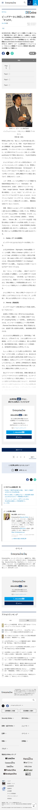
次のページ (19, 450)
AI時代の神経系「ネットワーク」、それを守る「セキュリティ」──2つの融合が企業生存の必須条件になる (20, 631)
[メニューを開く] (2, 2)
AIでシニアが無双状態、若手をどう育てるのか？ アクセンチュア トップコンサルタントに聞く (20, 625)
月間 (28, 620)
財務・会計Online (7, 726)
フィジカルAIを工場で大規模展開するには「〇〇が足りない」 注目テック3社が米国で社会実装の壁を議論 (20, 658)
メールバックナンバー (20, 428)
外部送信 (9, 798)
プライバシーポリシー (12, 796)
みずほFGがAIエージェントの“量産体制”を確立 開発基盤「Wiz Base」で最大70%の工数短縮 (20, 642)
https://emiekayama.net (18, 532)
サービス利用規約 (11, 793)
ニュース (24, 726)
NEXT (32, 457)
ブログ (4, 749)
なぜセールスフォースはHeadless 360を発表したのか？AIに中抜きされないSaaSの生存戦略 (20, 647)
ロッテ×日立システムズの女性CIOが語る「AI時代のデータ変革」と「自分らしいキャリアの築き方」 (20, 675)
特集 (3, 741)
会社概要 (9, 791)
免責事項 (9, 788)
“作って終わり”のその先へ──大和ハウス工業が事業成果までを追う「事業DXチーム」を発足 (20, 636)
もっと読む (7, 503)
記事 (3, 733)
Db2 (3, 28)
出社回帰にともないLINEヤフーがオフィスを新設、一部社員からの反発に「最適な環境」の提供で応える (20, 653)
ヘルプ (9, 781)
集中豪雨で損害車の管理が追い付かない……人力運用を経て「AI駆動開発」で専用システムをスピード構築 (20, 670)
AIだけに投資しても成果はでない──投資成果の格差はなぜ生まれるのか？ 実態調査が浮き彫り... (19, 495)
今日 (10, 620)
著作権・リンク (11, 783)
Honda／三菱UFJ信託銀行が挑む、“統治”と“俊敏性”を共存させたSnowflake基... (19, 491)
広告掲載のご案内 (28, 711)
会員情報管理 (10, 786)
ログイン (20, 437)
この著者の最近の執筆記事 (18, 538)
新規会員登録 (19, 432)
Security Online (24, 517)
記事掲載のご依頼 (10, 711)
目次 (19, 60)
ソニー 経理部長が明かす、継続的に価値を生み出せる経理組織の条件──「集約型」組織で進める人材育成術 (20, 664)
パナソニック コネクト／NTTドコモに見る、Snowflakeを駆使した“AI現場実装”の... (17, 500)
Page (6, 74)
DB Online (23, 528)
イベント (24, 733)
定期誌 (24, 741)
